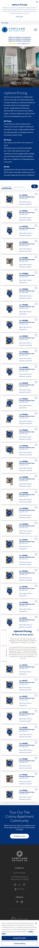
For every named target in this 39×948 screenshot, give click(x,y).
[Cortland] (19, 919)
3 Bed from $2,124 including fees (19, 41)
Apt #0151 (19, 215)
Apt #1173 (19, 685)
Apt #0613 (19, 403)
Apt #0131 (19, 199)
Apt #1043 (19, 606)
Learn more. (19, 16)
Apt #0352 (19, 309)
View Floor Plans (19, 187)
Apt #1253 (19, 716)
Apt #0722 (19, 450)
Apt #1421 (19, 779)
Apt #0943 (19, 528)
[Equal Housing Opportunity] (15, 884)
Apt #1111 (19, 622)
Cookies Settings (19, 943)
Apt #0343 (19, 293)
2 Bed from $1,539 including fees (19, 39)
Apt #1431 (19, 794)
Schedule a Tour (19, 836)
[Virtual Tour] (9, 199)
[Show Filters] (34, 186)
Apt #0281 (19, 262)
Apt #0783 (19, 497)
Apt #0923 (19, 512)
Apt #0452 (19, 356)
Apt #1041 (19, 591)
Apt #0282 (19, 278)
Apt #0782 (19, 481)
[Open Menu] (35, 30)
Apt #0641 (19, 418)
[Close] (36, 923)
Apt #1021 (19, 559)
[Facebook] (17, 902)
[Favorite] (36, 194)
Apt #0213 (19, 246)
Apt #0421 (19, 340)
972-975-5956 (19, 873)
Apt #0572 (19, 387)
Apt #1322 (19, 763)
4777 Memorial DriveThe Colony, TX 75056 (19, 878)
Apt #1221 (19, 700)
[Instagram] (22, 902)
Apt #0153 (19, 231)
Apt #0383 (19, 325)
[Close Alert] (37, 2)
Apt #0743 (19, 465)
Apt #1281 (19, 732)
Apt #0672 (19, 434)
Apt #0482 (19, 371)
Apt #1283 (19, 747)
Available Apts (6, 187)
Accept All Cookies (19, 938)
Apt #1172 (19, 669)
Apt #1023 (19, 575)
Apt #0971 (19, 544)
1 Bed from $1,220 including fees (19, 37)
